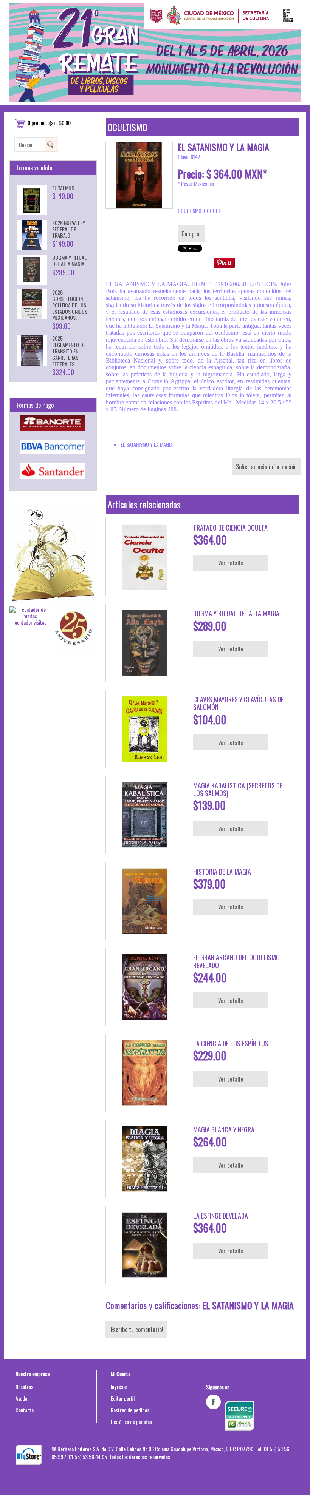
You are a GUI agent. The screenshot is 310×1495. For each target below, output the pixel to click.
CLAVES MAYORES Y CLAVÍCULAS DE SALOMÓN (238, 703)
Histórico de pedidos (131, 1422)
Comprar (191, 233)
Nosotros (24, 1386)
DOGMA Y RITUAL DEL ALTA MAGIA (69, 260)
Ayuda (21, 1398)
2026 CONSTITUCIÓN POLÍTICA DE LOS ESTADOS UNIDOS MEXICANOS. (69, 304)
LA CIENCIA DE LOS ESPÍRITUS (230, 1043)
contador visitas (30, 622)
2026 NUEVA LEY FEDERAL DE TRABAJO (68, 229)
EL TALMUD (63, 188)
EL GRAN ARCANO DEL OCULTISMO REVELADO (236, 961)
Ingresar (119, 1386)
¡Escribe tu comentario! (136, 1329)
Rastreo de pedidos (130, 1410)
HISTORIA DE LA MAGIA (222, 871)
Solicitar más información (266, 466)
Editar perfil (123, 1398)
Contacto (25, 1410)
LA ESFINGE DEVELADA (220, 1215)
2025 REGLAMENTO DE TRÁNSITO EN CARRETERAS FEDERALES (68, 350)
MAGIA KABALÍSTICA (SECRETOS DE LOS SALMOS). (237, 789)
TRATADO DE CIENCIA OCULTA (230, 527)
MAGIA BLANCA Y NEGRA (223, 1129)
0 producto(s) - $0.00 (49, 123)
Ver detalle (230, 563)
